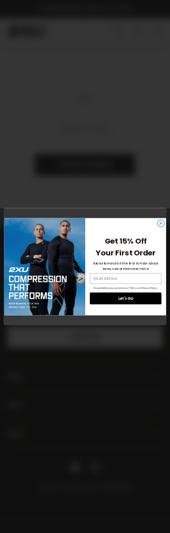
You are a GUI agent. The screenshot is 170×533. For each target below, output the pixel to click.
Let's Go (125, 297)
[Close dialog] (160, 223)
